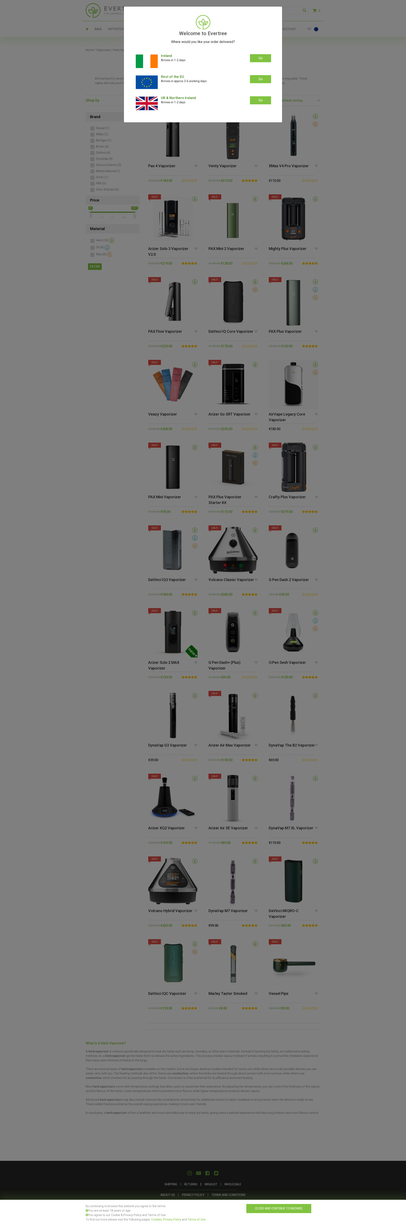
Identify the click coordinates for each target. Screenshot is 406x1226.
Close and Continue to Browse (279, 1208)
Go (261, 58)
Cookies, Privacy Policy (166, 1219)
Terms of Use (197, 1219)
